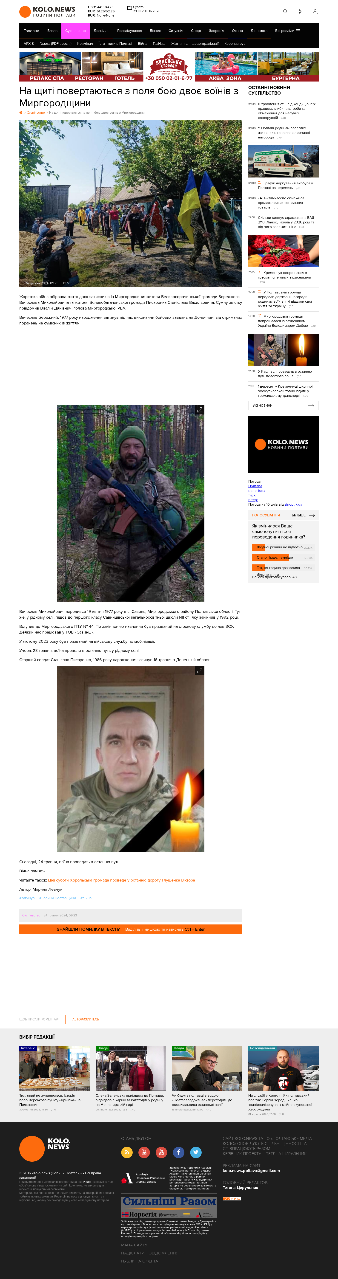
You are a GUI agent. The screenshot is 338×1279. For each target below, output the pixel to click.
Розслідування (129, 30)
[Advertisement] (130, 364)
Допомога (259, 30)
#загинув (27, 898)
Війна (142, 43)
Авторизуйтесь (85, 1019)
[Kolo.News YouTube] (283, 444)
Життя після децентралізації (195, 43)
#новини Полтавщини (57, 898)
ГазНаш (159, 43)
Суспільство (75, 30)
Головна (31, 30)
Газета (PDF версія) (56, 43)
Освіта (237, 30)
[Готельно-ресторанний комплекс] (169, 67)
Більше (299, 515)
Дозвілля (101, 30)
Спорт (196, 30)
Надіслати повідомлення (149, 1253)
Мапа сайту (134, 1245)
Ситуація (176, 30)
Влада (52, 30)
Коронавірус (234, 43)
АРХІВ (29, 43)
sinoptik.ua (293, 504)
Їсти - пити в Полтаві (115, 43)
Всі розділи (285, 30)
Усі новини (262, 406)
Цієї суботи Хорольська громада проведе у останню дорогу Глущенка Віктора (121, 880)
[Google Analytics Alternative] (232, 1199)
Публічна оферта (139, 1261)
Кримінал (85, 43)
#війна (86, 898)
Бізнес (155, 30)
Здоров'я (216, 30)
